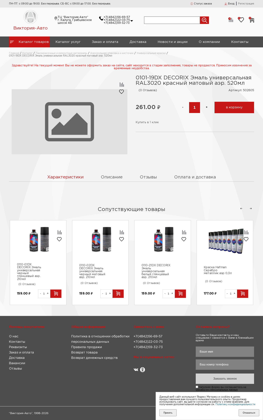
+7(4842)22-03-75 (117, 20)
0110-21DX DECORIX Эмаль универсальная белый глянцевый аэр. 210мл (156, 271)
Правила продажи (86, 347)
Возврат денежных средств (94, 358)
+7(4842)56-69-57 (117, 17)
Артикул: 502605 (241, 90)
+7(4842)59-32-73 (117, 23)
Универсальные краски (151, 53)
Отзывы (15, 368)
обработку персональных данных (217, 390)
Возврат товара (84, 352)
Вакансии (17, 363)
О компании (209, 41)
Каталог (27, 53)
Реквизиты (18, 347)
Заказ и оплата (105, 41)
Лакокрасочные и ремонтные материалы (61, 53)
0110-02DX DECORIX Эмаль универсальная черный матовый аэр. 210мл (92, 271)
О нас (13, 336)
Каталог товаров (34, 41)
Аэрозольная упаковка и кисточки (111, 53)
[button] (241, 208)
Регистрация (246, 4)
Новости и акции (172, 41)
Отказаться (249, 412)
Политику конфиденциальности (235, 404)
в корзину (234, 107)
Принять (168, 412)
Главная (14, 53)
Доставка (138, 41)
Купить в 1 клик (147, 122)
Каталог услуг (68, 41)
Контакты (240, 41)
